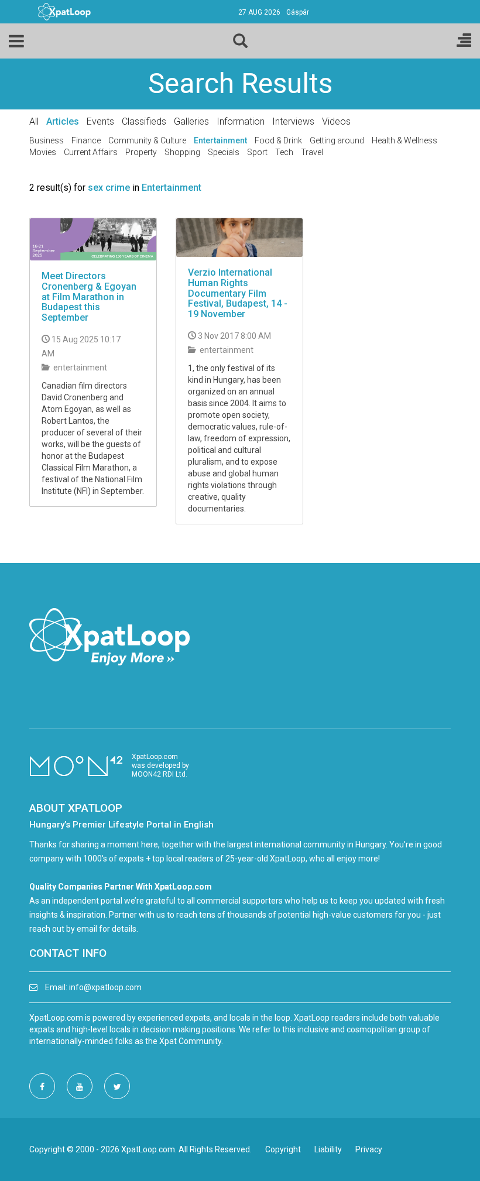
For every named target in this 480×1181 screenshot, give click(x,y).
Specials (223, 152)
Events (100, 121)
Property (141, 152)
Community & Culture (147, 140)
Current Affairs (91, 152)
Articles (62, 121)
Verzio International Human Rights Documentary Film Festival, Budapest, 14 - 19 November (237, 293)
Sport (257, 152)
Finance (86, 140)
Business (46, 140)
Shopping (182, 152)
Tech (284, 152)
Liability (328, 1149)
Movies (42, 152)
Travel (312, 152)
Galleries (191, 121)
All (34, 121)
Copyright (283, 1149)
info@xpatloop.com (105, 987)
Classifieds (144, 121)
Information (241, 121)
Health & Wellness (404, 140)
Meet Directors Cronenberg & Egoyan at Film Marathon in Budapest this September (89, 296)
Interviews (293, 121)
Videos (336, 121)
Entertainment (220, 140)
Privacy (368, 1149)
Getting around (337, 140)
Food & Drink (278, 140)
